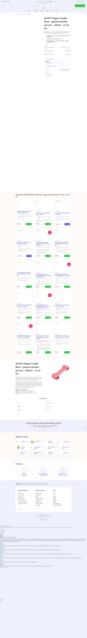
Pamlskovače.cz (18, 14)
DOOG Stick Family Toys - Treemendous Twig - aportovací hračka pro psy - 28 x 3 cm (43, 306)
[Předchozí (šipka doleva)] (0, 600)
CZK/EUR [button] (82, 1)
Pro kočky (35, 10)
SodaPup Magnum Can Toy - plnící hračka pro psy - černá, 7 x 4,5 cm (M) (43, 244)
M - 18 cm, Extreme (50, 47)
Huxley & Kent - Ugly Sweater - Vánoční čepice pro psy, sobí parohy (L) (43, 337)
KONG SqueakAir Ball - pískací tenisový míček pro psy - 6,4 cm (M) (24, 274)
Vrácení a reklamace (39, 503)
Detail (68, 224)
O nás (54, 494)
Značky (56, 10)
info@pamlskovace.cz (43, 473)
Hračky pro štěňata (21, 500)
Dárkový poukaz (38, 500)
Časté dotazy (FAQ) (62, 473)
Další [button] (8, 1)
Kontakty (3, 1)
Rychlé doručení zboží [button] (48, 73)
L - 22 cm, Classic (50, 50)
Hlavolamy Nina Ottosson (22, 503)
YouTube (54, 498)
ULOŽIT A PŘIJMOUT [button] (4, 567)
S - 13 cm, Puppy (50, 54)
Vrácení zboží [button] (47, 71)
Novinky (47, 10)
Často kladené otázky (39, 498)
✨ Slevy (51, 10)
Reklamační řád (38, 501)
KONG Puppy (29, 14)
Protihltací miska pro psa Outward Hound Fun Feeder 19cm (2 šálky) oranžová (43, 275)
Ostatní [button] (1, 559)
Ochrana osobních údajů (57, 505)
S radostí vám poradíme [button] (48, 75)
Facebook (54, 501)
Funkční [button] (1, 542)
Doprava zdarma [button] (47, 69)
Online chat (24, 473)
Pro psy (29, 10)
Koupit (69, 47)
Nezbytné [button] (1, 563)
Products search (43, 3)
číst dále (67, 33)
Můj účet (78, 1)
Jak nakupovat (38, 494)
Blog (6, 1)
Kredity (49, 1)
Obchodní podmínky (56, 503)
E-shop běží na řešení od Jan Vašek (43, 519)
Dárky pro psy (20, 493)
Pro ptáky (42, 10)
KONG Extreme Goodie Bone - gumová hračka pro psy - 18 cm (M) (62, 244)
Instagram (55, 500)
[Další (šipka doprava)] (1, 600)
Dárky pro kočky (21, 494)
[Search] (43, 8)
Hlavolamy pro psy (21, 498)
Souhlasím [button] (2, 531)
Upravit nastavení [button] (3, 529)
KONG (25, 14)
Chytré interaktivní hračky (23, 501)
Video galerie (38, 505)
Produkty (22, 14)
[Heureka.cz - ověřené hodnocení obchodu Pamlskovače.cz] (65, 69)
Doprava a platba (39, 493)
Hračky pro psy (21, 496)
